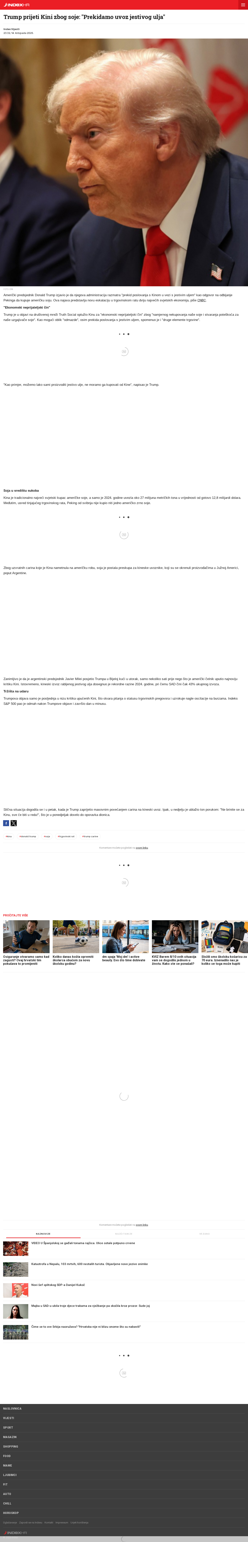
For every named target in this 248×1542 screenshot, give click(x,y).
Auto (7, 1494)
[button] (243, 5)
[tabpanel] (124, 1292)
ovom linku (142, 847)
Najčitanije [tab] (124, 1234)
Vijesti (8, 1418)
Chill (7, 1503)
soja (47, 836)
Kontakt (49, 1522)
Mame (7, 1465)
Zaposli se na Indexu (30, 1522)
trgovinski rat (66, 836)
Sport (8, 1427)
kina (9, 836)
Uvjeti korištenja (79, 1522)
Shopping (10, 1446)
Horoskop (11, 1513)
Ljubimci (9, 1475)
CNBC (201, 300)
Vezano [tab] (204, 1234)
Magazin (10, 1437)
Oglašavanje (10, 1522)
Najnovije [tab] (43, 1234)
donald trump (27, 836)
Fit (5, 1484)
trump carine (90, 836)
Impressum (62, 1522)
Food (7, 1456)
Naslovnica (12, 1408)
